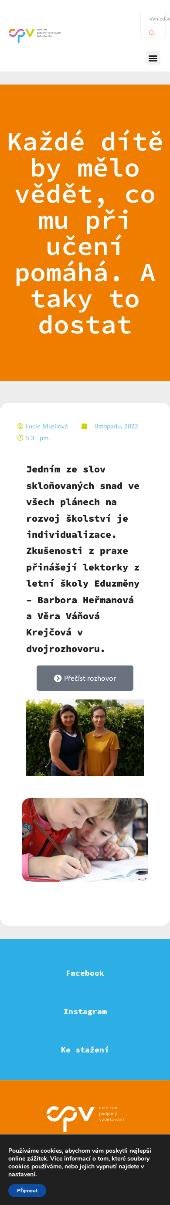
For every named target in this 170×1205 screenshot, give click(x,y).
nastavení (21, 1174)
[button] (153, 58)
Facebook (85, 973)
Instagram (85, 1011)
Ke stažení (85, 1050)
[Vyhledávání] (151, 30)
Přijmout (27, 1190)
